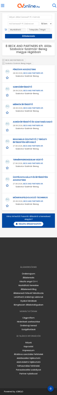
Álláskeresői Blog (28, 289)
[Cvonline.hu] (28, 4)
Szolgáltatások (29, 329)
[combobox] (30, 17)
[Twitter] (35, 259)
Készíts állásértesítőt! (30, 223)
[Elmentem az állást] (7, 77)
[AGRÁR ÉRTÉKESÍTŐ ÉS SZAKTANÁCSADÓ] (7, 123)
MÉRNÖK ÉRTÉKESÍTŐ (23, 104)
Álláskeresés (28, 277)
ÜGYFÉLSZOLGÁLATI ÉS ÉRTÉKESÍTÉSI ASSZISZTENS (30, 178)
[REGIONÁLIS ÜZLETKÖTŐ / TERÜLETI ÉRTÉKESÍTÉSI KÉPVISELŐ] (7, 141)
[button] (6, 29)
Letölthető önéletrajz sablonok (28, 297)
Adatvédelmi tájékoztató (29, 362)
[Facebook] (22, 259)
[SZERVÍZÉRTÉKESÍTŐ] (7, 89)
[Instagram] (27, 259)
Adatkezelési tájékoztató (28, 358)
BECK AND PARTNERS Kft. (33, 73)
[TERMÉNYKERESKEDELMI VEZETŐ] (7, 161)
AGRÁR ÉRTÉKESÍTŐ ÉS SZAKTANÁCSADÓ (32, 121)
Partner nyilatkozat (29, 373)
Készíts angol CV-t (28, 281)
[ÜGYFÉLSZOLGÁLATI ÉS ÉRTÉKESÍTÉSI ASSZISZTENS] (7, 179)
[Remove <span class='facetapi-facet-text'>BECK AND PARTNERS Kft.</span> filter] (3, 60)
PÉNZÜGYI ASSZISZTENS (24, 69)
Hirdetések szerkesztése (28, 321)
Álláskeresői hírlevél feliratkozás (28, 293)
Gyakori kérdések (28, 301)
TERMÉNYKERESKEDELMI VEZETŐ (28, 159)
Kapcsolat (28, 346)
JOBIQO (19, 391)
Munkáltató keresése (29, 285)
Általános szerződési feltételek (28, 354)
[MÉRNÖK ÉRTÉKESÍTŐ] (7, 106)
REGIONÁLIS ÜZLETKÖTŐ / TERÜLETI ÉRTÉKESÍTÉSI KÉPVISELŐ (30, 141)
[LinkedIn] (31, 259)
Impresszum (28, 350)
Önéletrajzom (28, 273)
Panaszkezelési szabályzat (28, 369)
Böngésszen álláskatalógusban (28, 304)
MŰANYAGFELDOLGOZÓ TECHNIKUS (30, 197)
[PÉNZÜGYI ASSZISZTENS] (7, 71)
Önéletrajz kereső (28, 325)
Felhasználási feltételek (28, 366)
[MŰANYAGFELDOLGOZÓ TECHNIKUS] (7, 199)
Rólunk (28, 342)
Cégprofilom (28, 317)
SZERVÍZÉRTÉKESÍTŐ (22, 87)
